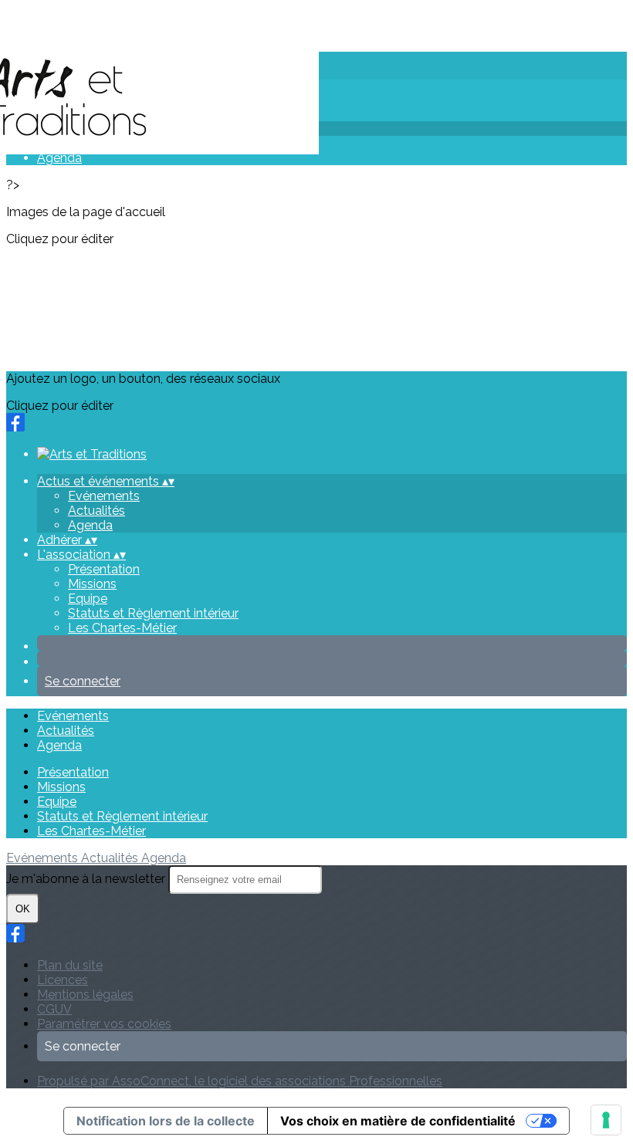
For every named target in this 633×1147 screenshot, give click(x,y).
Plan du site (70, 965)
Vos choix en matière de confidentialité (398, 1120)
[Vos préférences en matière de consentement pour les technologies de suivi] (606, 1120)
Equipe (87, 598)
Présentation (104, 569)
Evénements (104, 496)
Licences (62, 980)
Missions (92, 584)
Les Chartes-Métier (122, 628)
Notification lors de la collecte (165, 1120)
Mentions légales (85, 994)
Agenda (59, 158)
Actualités (96, 510)
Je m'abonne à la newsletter (87, 878)
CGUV (54, 1009)
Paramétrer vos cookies (104, 1024)
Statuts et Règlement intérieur (153, 613)
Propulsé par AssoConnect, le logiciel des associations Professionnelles (239, 1081)
